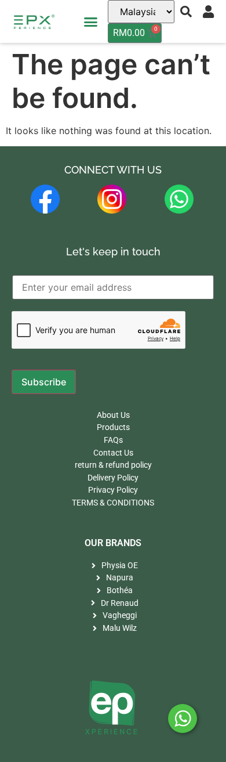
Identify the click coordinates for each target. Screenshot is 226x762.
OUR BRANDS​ (113, 542)
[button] (91, 21)
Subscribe (43, 382)
